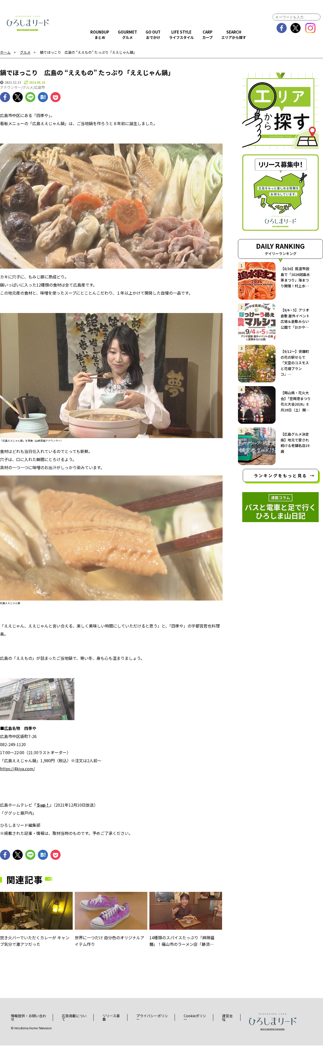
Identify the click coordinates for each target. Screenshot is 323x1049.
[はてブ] (43, 97)
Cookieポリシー (195, 1017)
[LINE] (30, 97)
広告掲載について (74, 1017)
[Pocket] (55, 97)
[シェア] (5, 97)
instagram (310, 28)
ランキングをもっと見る (280, 475)
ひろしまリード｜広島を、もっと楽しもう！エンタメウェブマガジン (28, 23)
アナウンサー (10, 87)
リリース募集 (111, 1017)
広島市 (39, 87)
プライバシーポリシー (152, 1017)
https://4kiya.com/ (17, 769)
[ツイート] (18, 97)
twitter (296, 28)
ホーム (5, 52)
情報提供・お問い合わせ (28, 1017)
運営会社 (227, 1017)
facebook (282, 28)
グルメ (25, 52)
